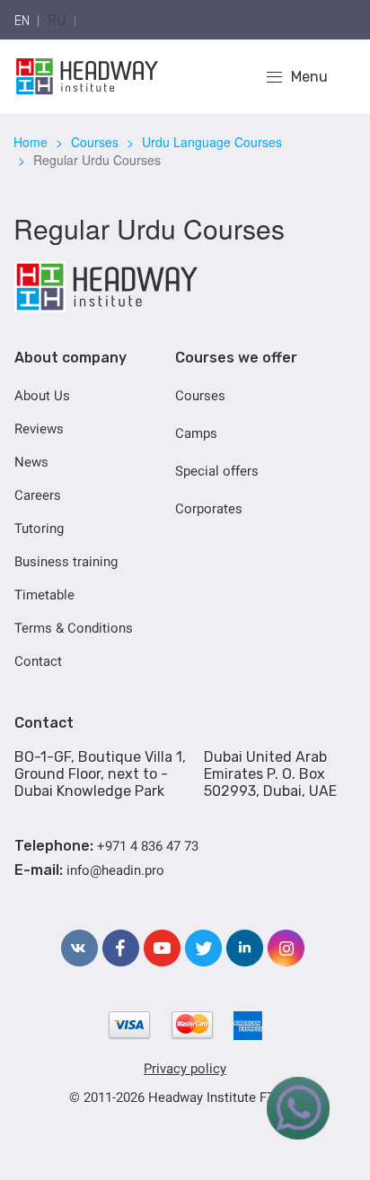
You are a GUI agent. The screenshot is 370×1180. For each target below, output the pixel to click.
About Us (42, 396)
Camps (196, 433)
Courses (95, 142)
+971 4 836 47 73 (147, 846)
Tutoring (39, 528)
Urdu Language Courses (212, 142)
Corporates (208, 509)
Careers (37, 495)
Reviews (39, 429)
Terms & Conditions (73, 628)
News (31, 462)
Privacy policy (185, 1069)
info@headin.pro (115, 870)
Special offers (217, 471)
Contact (38, 661)
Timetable (44, 595)
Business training (66, 562)
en (22, 21)
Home (30, 142)
